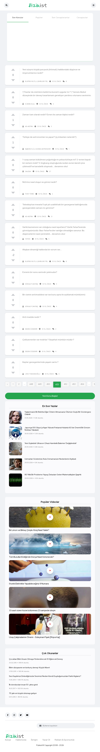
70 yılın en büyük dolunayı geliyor (23, 693)
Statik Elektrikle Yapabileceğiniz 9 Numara (29, 583)
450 (48, 384)
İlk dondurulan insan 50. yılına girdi (23, 684)
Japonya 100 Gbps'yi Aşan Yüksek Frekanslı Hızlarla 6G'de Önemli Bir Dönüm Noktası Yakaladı (57, 428)
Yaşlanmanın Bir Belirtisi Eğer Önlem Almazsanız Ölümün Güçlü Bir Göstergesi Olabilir (58, 413)
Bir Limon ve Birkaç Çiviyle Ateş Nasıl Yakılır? (29, 530)
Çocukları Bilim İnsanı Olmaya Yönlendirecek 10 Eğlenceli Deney (36, 659)
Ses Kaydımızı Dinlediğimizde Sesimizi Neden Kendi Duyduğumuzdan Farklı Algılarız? (45, 676)
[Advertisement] (50, 41)
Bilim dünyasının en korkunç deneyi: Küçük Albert (29, 667)
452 (65, 384)
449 (40, 384)
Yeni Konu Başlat (50, 396)
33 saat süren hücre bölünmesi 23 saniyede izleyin (32, 610)
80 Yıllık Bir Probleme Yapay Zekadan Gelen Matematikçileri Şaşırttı (53, 474)
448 (31, 384)
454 (82, 384)
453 (74, 384)
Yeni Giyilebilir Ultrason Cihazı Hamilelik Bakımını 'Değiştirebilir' (51, 443)
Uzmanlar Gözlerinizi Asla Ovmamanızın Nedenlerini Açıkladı (50, 459)
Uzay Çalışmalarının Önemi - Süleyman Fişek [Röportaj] (34, 637)
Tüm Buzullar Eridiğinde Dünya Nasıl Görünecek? (31, 557)
